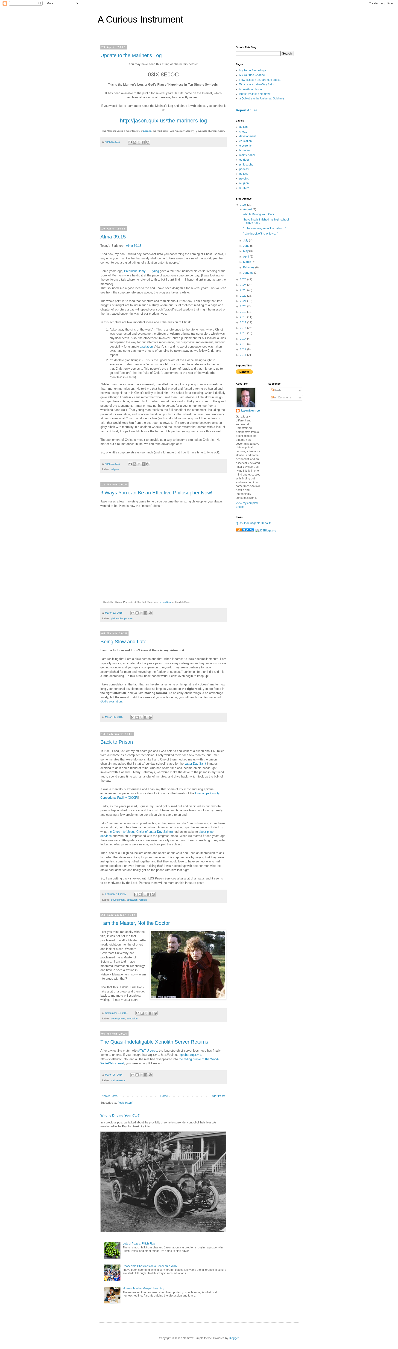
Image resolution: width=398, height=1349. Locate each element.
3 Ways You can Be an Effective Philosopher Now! (156, 493)
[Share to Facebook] (143, 142)
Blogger (234, 1338)
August (248, 209)
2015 (243, 333)
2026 (243, 204)
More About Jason (250, 89)
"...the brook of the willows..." (260, 233)
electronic (245, 145)
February (249, 267)
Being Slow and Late (123, 641)
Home (164, 1096)
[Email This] (130, 142)
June (246, 245)
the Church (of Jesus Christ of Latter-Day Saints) (140, 831)
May (246, 251)
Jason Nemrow (250, 410)
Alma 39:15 (113, 237)
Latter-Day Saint (195, 763)
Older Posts (218, 1096)
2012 (243, 349)
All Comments (283, 397)
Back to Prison (116, 742)
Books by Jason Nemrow (254, 94)
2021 (243, 301)
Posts (277, 390)
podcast (128, 618)
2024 (243, 285)
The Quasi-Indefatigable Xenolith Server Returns (154, 1042)
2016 (243, 328)
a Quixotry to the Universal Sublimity (261, 98)
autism (243, 126)
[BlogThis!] (134, 142)
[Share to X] (139, 142)
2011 (243, 355)
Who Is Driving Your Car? (120, 1115)
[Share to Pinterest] (147, 142)
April (246, 256)
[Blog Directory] (245, 530)
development (118, 899)
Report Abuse (246, 110)
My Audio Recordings (252, 70)
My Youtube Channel (252, 75)
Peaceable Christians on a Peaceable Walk (150, 1266)
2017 (243, 322)
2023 (243, 290)
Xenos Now (165, 602)
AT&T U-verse (147, 1050)
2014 (243, 338)
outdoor (244, 159)
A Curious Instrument (140, 19)
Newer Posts (109, 1096)
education (132, 899)
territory (244, 187)
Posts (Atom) (125, 1102)
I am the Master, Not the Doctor (135, 923)
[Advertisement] (163, 189)
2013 (243, 344)
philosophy (117, 618)
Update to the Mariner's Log (131, 55)
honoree (244, 150)
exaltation (146, 346)
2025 (243, 279)
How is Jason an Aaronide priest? (260, 79)
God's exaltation (111, 701)
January (248, 272)
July (246, 240)
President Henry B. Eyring (142, 271)
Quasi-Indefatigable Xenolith (254, 523)
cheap (243, 131)
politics (243, 173)
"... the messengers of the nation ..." (264, 228)
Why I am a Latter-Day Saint (256, 84)
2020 (243, 306)
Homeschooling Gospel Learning (143, 1288)
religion (115, 469)
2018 (243, 317)
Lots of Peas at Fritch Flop (139, 1243)
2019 (243, 311)
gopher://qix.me (190, 1054)
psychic (244, 178)
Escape (147, 131)
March (247, 262)
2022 (243, 295)
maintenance (118, 1080)
